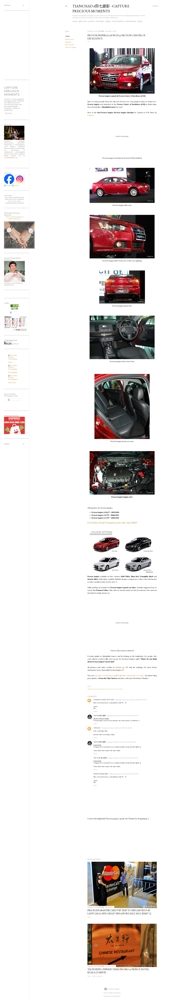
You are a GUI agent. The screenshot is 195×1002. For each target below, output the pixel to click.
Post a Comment (97, 976)
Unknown (97, 728)
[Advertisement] (122, 839)
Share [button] (67, 31)
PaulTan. (90, 115)
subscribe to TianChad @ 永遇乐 (106, 676)
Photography (118, 21)
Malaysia (68, 42)
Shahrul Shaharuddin (101, 774)
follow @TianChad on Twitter (133, 676)
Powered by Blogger (114, 989)
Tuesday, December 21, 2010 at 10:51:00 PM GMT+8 (123, 758)
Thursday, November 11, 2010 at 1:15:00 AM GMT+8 (121, 742)
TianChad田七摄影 (100, 715)
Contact (91, 21)
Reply (96, 711)
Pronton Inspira (70, 47)
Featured (100, 21)
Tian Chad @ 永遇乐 (100, 758)
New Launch (69, 45)
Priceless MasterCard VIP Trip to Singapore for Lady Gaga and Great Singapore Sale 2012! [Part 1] (119, 912)
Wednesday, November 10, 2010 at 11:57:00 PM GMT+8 (122, 715)
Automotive (69, 39)
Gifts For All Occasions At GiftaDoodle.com (14, 218)
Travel (108, 21)
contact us (14, 201)
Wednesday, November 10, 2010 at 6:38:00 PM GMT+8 (131, 700)
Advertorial (130, 21)
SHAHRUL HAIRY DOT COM (104, 700)
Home (74, 21)
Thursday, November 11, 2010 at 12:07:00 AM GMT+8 (116, 728)
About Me (82, 21)
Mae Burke (117, 993)
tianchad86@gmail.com (11, 157)
